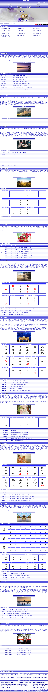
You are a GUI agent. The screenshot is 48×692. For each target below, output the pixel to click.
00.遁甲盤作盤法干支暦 (5, 28)
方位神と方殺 (41, 687)
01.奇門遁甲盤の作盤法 (5, 30)
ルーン (24, 690)
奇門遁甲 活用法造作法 (8, 654)
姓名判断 (8, 690)
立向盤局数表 (38, 4)
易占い (11, 690)
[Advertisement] (24, 45)
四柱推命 (4, 690)
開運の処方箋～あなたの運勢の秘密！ (25, 677)
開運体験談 (29, 7)
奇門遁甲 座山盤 (8, 648)
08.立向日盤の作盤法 (21, 31)
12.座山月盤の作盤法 (37, 30)
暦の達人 (34, 685)
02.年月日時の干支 (4, 31)
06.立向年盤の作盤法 (21, 28)
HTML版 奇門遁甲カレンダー (22, 684)
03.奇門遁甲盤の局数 (5, 33)
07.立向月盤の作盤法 (21, 30)
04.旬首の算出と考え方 (5, 35)
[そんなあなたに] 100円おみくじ (6, 687)
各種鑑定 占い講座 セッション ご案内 (39, 682)
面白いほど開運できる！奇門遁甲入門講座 (24, 682)
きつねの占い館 (32, 690)
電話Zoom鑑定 (41, 684)
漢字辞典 (17, 690)
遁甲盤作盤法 (38, 6)
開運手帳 (14, 690)
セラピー (27, 690)
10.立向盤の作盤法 (20, 35)
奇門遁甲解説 (19, 6)
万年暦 (38, 685)
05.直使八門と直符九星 (5, 36)
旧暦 (44, 685)
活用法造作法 (19, 7)
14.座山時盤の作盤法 (37, 33)
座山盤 (29, 4)
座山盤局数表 (9, 6)
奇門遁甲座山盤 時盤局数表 (11, 165)
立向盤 (19, 4)
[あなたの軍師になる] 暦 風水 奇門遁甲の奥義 (8, 684)
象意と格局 (29, 6)
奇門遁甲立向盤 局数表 (8, 650)
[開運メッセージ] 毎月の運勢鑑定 (6, 685)
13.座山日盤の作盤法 (37, 31)
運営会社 (36, 690)
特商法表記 (40, 690)
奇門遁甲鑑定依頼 (27, 685)
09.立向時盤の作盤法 (21, 33)
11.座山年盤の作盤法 (37, 28)
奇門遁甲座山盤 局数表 (8, 652)
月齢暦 (41, 685)
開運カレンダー (36, 687)
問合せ (44, 690)
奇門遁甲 (9, 4)
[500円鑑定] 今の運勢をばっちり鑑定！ (7, 682)
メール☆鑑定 (35, 684)
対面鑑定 (46, 684)
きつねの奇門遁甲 (24, 0)
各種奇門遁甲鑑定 (20, 685)
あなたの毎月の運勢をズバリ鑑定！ (9, 677)
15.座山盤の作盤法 (36, 35)
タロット (21, 690)
